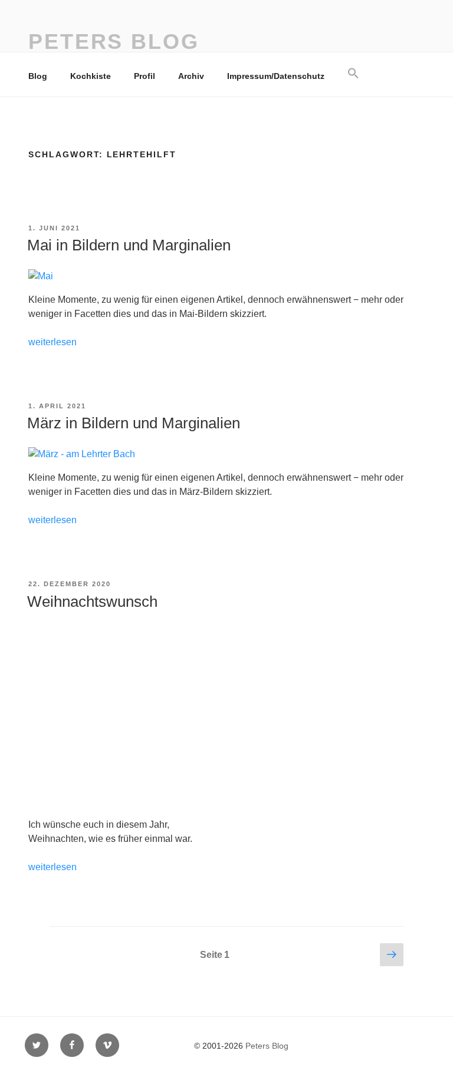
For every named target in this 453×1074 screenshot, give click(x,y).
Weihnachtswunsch (92, 601)
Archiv (191, 76)
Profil (144, 76)
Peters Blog (113, 41)
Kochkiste (90, 76)
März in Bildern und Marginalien (133, 423)
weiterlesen (52, 342)
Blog (37, 76)
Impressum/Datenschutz (275, 76)
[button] (353, 73)
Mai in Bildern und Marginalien (129, 245)
